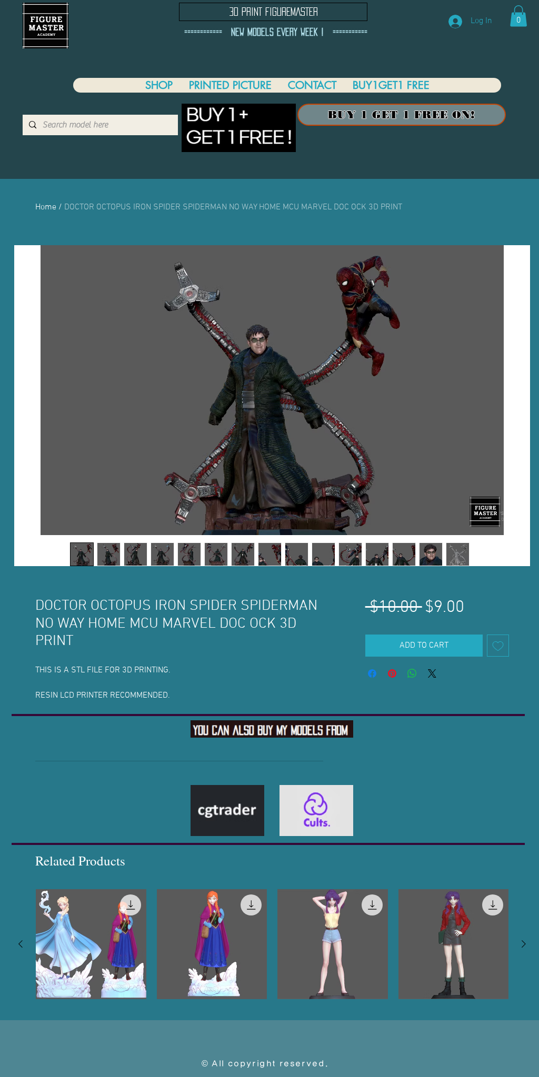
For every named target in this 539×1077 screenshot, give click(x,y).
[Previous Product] (20, 944)
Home (45, 207)
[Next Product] (523, 944)
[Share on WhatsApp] (412, 673)
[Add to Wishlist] (498, 646)
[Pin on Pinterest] (392, 673)
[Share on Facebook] (372, 673)
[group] (272, 944)
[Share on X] (432, 673)
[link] (518, 16)
